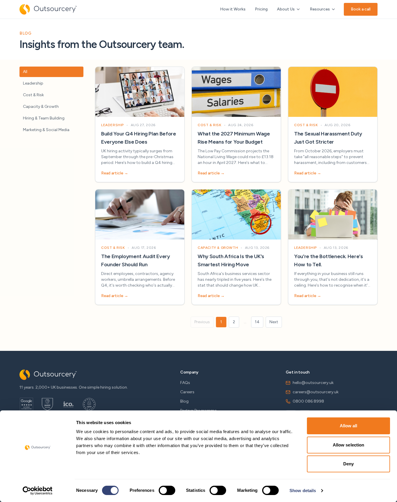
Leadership (33, 83)
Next (273, 321)
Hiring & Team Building (44, 118)
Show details (302, 490)
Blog (184, 401)
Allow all (348, 425)
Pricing (261, 9)
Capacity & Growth (41, 106)
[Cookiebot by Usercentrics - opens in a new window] (37, 490)
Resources (320, 9)
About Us (286, 9)
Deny (348, 463)
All (25, 71)
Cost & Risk (33, 94)
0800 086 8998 (308, 401)
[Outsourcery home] (48, 9)
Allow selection (348, 444)
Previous (202, 321)
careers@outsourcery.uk (316, 392)
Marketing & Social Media (46, 129)
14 (257, 321)
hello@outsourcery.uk (313, 382)
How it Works (233, 9)
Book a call (361, 9)
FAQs (185, 382)
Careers (187, 392)
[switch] (167, 490)
